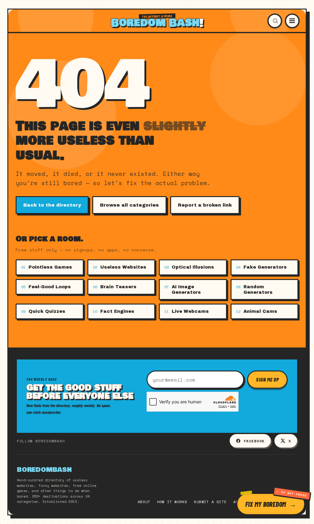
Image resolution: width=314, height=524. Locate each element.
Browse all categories (129, 205)
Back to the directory (52, 205)
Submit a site (210, 501)
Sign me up (267, 379)
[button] (274, 21)
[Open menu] (292, 21)
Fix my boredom (265, 504)
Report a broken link (205, 205)
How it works (172, 501)
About (144, 501)
